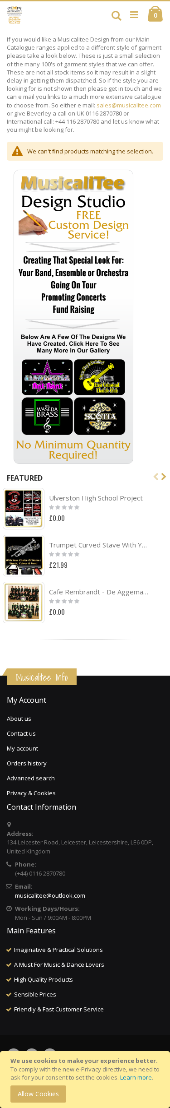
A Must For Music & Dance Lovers (59, 964)
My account (22, 748)
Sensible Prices (35, 994)
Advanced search (31, 778)
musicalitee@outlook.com (50, 895)
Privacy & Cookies (31, 793)
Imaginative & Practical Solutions (58, 950)
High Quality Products (43, 979)
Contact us (21, 733)
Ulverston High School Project (96, 497)
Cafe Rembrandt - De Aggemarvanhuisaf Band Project (98, 591)
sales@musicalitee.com (129, 105)
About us (19, 718)
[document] (86, 1080)
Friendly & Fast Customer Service (59, 1009)
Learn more (136, 1077)
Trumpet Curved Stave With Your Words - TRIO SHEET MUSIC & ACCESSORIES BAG (98, 544)
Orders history (27, 763)
